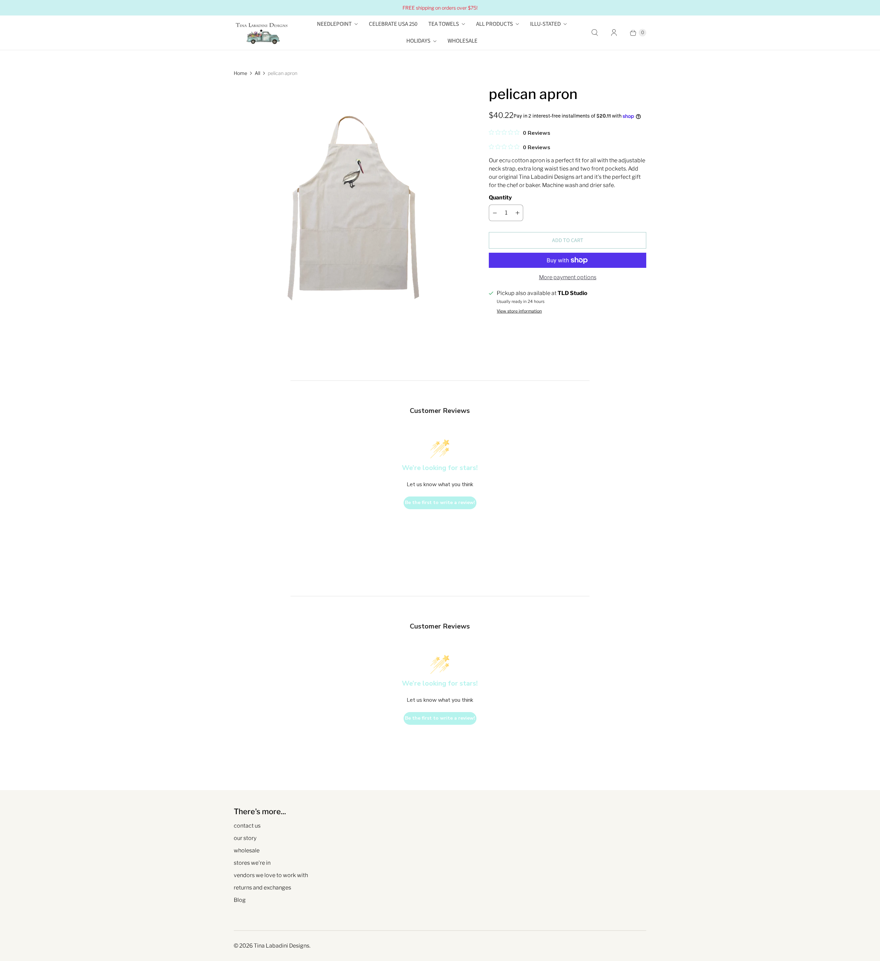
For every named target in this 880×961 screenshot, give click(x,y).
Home (240, 73)
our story (245, 838)
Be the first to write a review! (440, 502)
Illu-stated (545, 24)
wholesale (247, 850)
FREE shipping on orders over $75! (440, 8)
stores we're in (252, 863)
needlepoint (334, 24)
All (257, 73)
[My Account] (614, 32)
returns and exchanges (262, 887)
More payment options (567, 277)
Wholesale (462, 41)
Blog (240, 900)
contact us (247, 825)
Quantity (500, 197)
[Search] (594, 32)
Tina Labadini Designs (281, 945)
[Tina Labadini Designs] (261, 32)
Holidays (418, 41)
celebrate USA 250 (393, 24)
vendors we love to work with (271, 875)
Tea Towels (443, 24)
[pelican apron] (352, 203)
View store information (519, 311)
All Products (494, 24)
